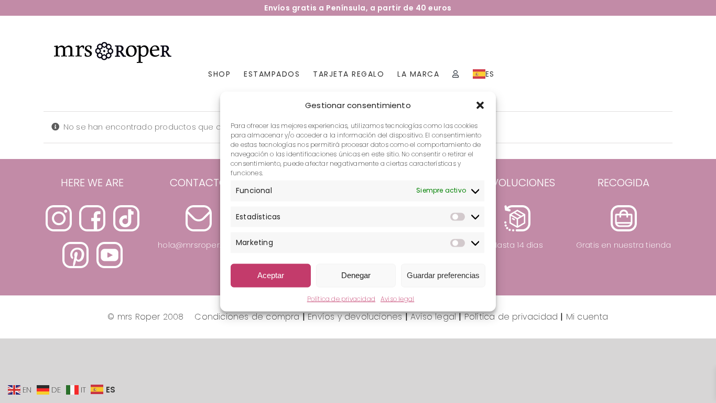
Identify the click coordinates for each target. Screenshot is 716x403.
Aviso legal (397, 298)
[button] (480, 105)
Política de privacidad (341, 298)
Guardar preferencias (443, 275)
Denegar (356, 275)
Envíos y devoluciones (355, 317)
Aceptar (270, 275)
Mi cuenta (587, 317)
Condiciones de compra (243, 317)
